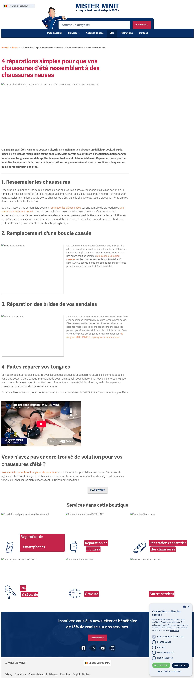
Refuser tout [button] (180, 665)
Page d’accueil (54, 33)
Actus (15, 47)
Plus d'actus (97, 490)
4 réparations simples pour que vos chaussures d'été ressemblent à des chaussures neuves (63, 47)
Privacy (9, 674)
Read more (174, 630)
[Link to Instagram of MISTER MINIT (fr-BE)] (112, 648)
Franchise (65, 674)
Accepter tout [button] (161, 665)
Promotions (127, 33)
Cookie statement (37, 674)
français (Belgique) (19, 5)
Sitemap (53, 674)
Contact (143, 33)
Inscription (97, 638)
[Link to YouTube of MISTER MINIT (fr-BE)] (102, 648)
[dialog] (170, 639)
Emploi (76, 674)
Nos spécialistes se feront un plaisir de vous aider (29, 472)
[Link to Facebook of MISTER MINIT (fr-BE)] (83, 648)
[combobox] (94, 25)
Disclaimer (20, 674)
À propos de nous (94, 33)
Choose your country (99, 663)
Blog (112, 33)
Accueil (5, 47)
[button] (170, 671)
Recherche (141, 25)
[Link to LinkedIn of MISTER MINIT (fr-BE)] (92, 648)
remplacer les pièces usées (65, 207)
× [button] (188, 607)
